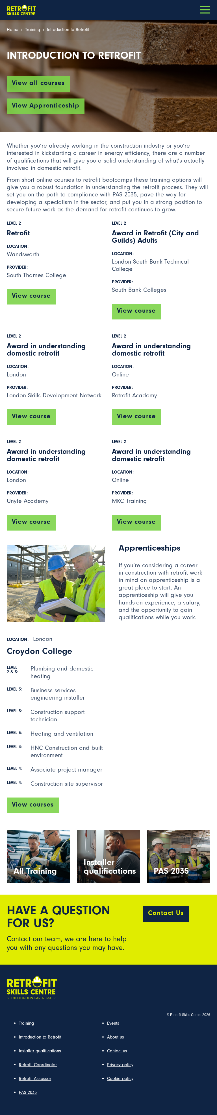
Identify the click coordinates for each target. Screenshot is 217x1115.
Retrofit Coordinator (38, 1065)
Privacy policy (120, 1065)
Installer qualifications (40, 1051)
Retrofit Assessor (35, 1079)
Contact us (117, 1051)
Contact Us (166, 913)
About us (115, 1037)
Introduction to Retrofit (40, 1037)
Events (113, 1024)
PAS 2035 (28, 1093)
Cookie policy (120, 1079)
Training (32, 30)
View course (31, 296)
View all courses (38, 83)
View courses (33, 805)
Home (12, 30)
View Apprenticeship (45, 106)
